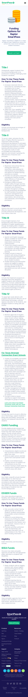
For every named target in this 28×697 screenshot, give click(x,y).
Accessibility (23, 688)
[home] (8, 3)
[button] (25, 3)
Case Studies (17, 633)
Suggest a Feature (6, 663)
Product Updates (6, 661)
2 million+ (16, 617)
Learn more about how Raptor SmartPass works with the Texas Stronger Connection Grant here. (15, 404)
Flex (3, 633)
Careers (16, 655)
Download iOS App (7, 641)
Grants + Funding (18, 631)
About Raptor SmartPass (17, 652)
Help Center (5, 651)
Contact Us (17, 666)
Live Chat (4, 658)
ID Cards (4, 636)
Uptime (3, 666)
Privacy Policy (5, 688)
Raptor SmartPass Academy (6, 654)
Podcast (16, 638)
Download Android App (6, 644)
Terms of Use (18, 663)
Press (16, 658)
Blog (15, 636)
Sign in (3, 638)
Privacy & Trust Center (20, 660)
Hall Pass (4, 631)
